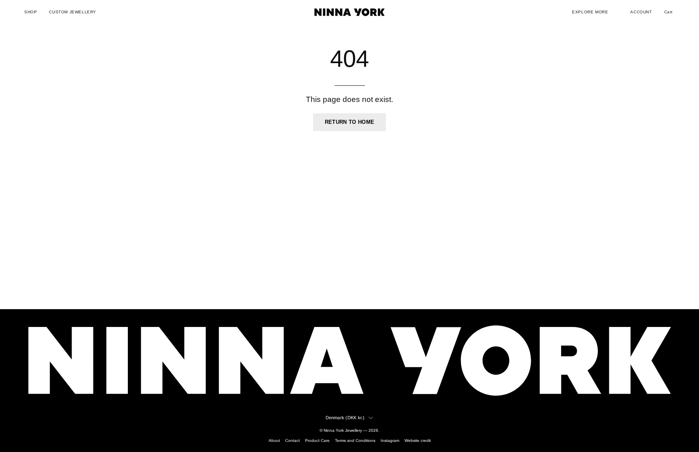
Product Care (317, 440)
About (274, 440)
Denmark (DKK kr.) (345, 417)
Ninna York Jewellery (343, 430)
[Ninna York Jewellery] (349, 12)
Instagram (390, 440)
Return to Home (349, 122)
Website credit (418, 440)
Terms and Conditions (355, 440)
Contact (292, 440)
